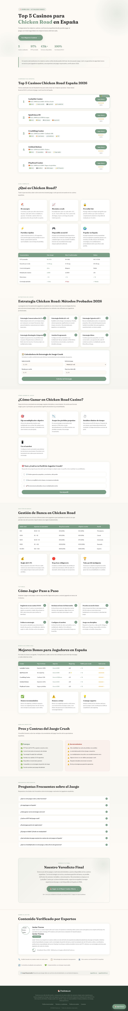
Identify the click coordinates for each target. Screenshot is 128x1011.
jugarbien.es (93, 973)
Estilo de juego (69, 361)
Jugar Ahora (101, 99)
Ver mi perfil (64, 492)
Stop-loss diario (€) (70, 369)
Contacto (83, 1004)
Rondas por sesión (27, 369)
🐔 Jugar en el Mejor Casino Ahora (64, 889)
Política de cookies (74, 1004)
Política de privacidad (47, 1004)
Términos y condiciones (61, 1004)
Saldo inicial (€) (26, 361)
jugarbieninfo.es (103, 973)
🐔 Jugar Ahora (119, 1006)
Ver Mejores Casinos (30, 38)
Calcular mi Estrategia (64, 379)
